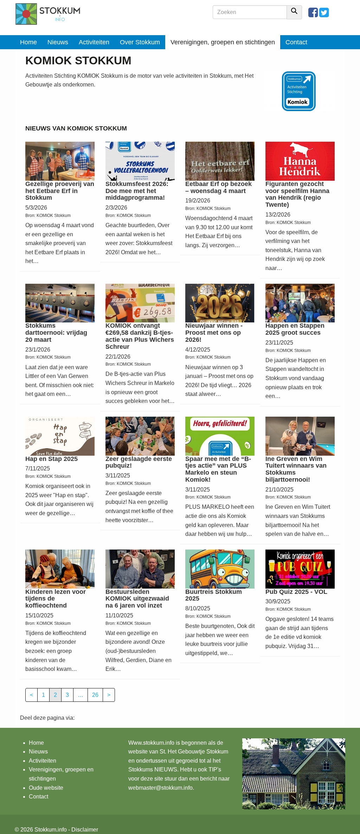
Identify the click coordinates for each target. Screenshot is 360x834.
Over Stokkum (140, 42)
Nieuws (57, 42)
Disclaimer (84, 830)
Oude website (46, 788)
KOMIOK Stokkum (54, 215)
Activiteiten (94, 42)
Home (28, 42)
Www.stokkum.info (151, 743)
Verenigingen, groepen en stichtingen (223, 42)
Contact (296, 42)
